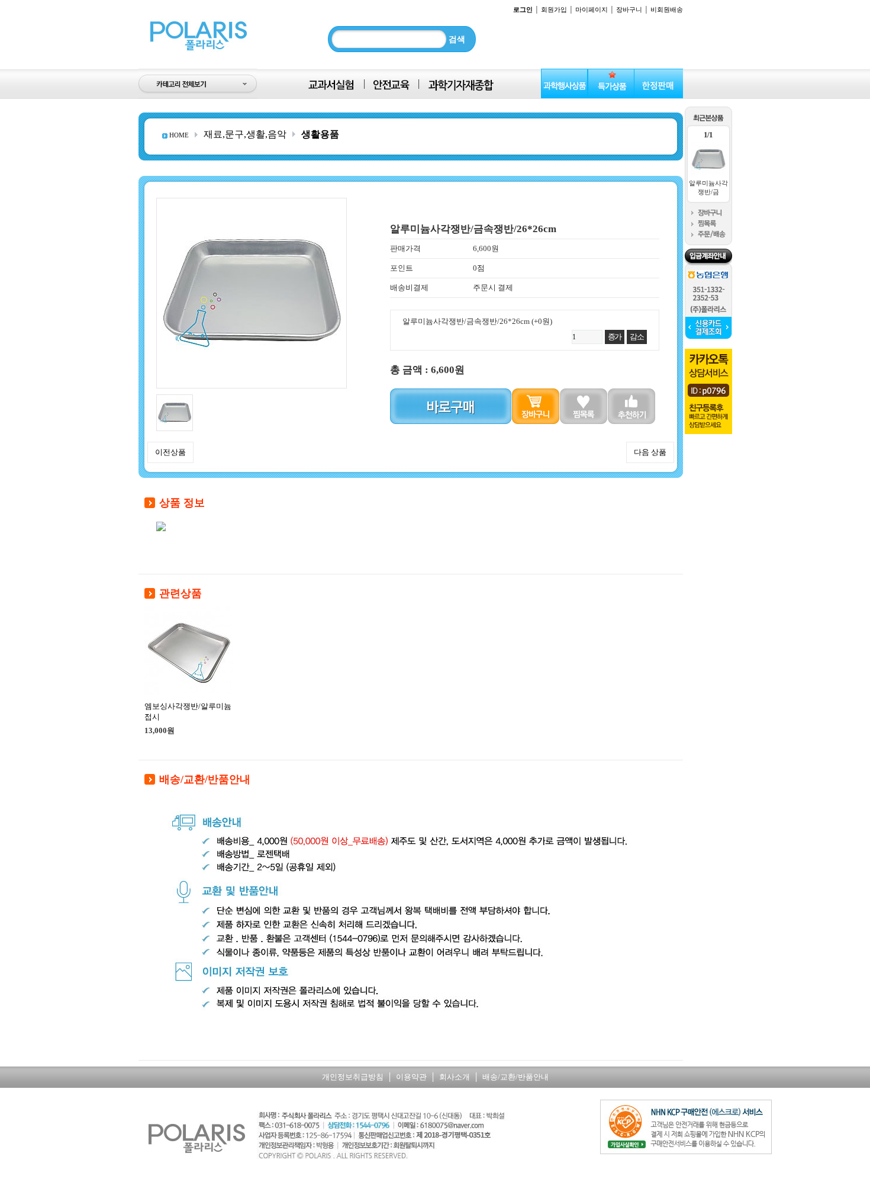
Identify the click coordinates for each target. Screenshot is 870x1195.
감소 (636, 336)
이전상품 (170, 452)
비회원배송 (666, 9)
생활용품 (320, 134)
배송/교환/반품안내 (515, 1076)
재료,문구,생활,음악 (245, 134)
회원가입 (554, 9)
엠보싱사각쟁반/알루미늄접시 (187, 711)
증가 (614, 336)
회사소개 (454, 1076)
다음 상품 (650, 452)
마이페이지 (591, 9)
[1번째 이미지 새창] (174, 398)
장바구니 (629, 9)
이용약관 (411, 1076)
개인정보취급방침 (353, 1076)
